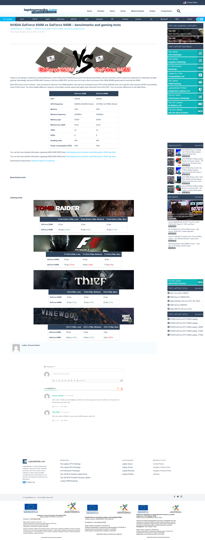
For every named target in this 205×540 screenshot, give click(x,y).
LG (151, 19)
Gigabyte (99, 19)
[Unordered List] (68, 380)
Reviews (100, 11)
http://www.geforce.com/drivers (43, 161)
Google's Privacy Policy (162, 471)
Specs (112, 11)
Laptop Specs (127, 464)
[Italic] (56, 380)
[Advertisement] (84, 39)
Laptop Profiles (128, 474)
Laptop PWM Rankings (69, 481)
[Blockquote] (71, 380)
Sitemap (156, 474)
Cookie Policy (158, 464)
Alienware (60, 19)
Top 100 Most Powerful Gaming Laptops (75, 477)
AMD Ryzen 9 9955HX (186, 305)
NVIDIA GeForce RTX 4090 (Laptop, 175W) (186, 331)
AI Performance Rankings (70, 471)
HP (112, 19)
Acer (22, 19)
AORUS (73, 19)
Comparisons (166, 11)
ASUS (34, 19)
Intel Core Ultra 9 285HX (186, 293)
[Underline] (59, 380)
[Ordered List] (65, 380)
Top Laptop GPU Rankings (70, 467)
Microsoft (164, 19)
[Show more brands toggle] (201, 19)
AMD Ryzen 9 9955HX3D (186, 297)
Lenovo (138, 19)
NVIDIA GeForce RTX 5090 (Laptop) (184, 319)
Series (123, 11)
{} (80, 380)
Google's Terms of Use (161, 467)
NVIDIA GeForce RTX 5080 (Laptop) (184, 323)
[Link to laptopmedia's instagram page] (181, 497)
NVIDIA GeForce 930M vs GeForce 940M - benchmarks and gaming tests (60, 29)
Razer (190, 19)
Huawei (125, 19)
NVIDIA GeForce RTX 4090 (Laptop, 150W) (186, 327)
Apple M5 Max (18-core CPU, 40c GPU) (186, 301)
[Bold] (53, 380)
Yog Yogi (56, 412)
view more (198, 145)
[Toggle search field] (178, 11)
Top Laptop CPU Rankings (70, 464)
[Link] (77, 380)
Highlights (28, 29)
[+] (83, 380)
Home (89, 11)
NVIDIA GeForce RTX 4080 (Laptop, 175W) (186, 335)
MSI (176, 19)
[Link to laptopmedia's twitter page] (178, 497)
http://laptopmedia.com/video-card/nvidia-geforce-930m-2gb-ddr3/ (91, 156)
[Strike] (62, 380)
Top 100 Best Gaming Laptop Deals (73, 474)
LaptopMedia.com (16, 29)
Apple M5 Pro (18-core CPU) (186, 309)
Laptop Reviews (128, 471)
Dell (86, 19)
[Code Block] (74, 380)
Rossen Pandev (20, 32)
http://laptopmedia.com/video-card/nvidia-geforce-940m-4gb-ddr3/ (91, 152)
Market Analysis (137, 11)
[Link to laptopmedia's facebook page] (174, 497)
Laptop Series (127, 467)
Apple (47, 19)
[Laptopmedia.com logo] (40, 11)
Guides (152, 11)
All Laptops (7, 19)
